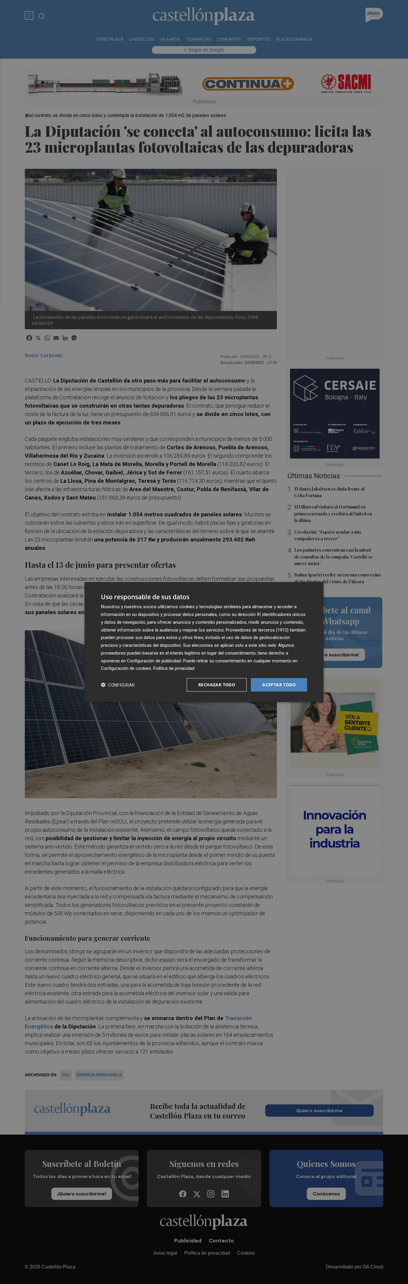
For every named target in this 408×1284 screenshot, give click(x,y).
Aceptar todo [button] (279, 684)
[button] (118, 685)
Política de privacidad (173, 668)
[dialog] (204, 642)
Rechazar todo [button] (216, 684)
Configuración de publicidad (154, 660)
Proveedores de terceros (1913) (257, 629)
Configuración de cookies (126, 668)
